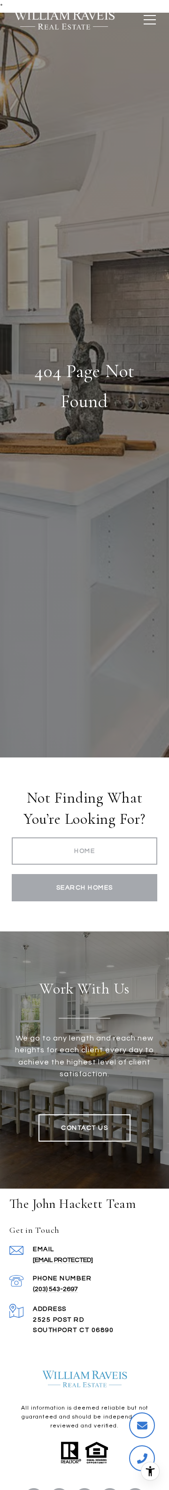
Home (84, 851)
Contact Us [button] (84, 1128)
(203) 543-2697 (55, 1289)
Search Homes (84, 887)
